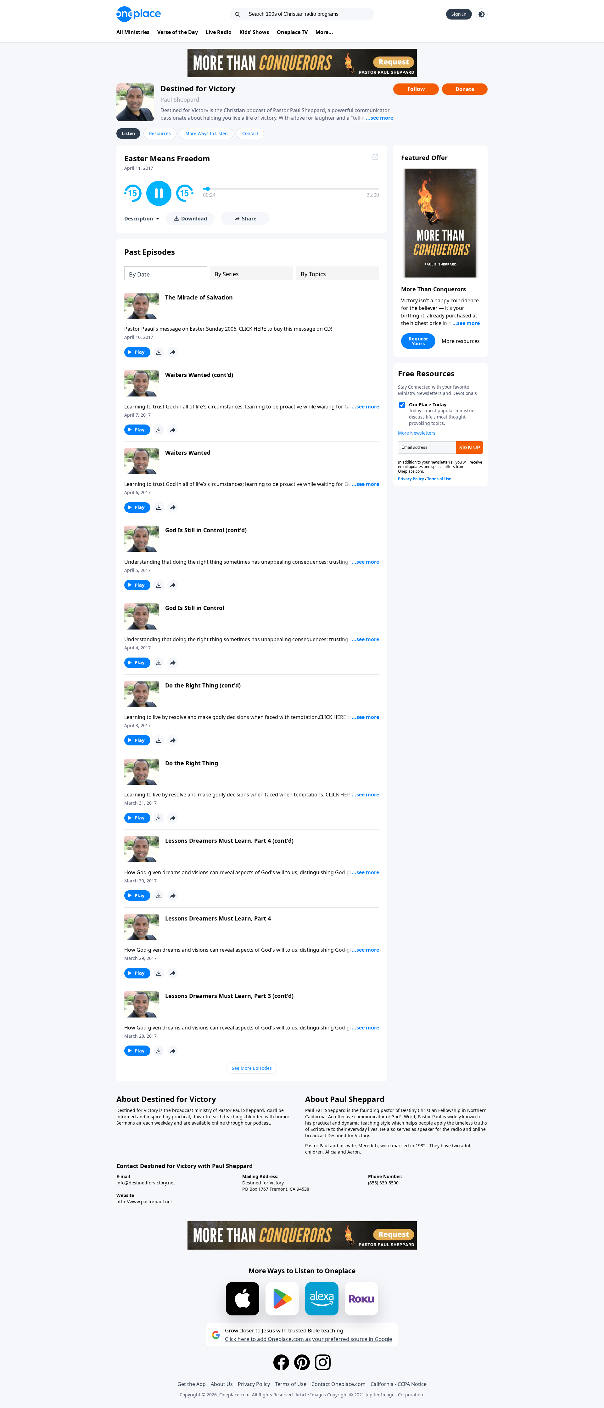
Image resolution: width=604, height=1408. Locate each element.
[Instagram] (323, 1362)
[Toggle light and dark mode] (482, 14)
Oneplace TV (292, 32)
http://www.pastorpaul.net (144, 1202)
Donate (465, 89)
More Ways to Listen (206, 133)
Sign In (459, 14)
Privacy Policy (254, 1384)
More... (324, 32)
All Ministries (132, 32)
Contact (250, 133)
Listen (128, 133)
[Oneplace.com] (138, 14)
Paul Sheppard (179, 99)
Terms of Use (290, 1384)
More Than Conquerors (433, 289)
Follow (416, 89)
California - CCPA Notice (399, 1384)
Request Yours (418, 340)
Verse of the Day (177, 32)
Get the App (191, 1384)
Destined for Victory (197, 88)
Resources (160, 133)
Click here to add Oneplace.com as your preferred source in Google (308, 1339)
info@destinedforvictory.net (145, 1183)
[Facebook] (281, 1362)
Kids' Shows (254, 32)
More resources (461, 341)
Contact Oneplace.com (338, 1384)
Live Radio (219, 32)
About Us (222, 1384)
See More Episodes (252, 1068)
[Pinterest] (302, 1362)
